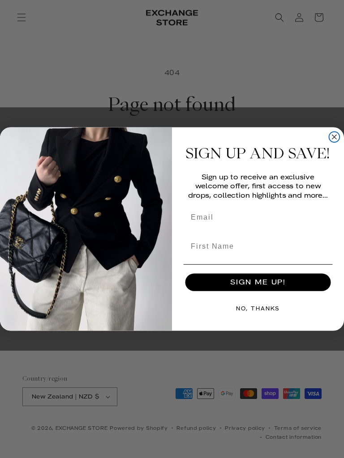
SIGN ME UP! (258, 282)
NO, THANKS (258, 308)
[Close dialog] (334, 137)
